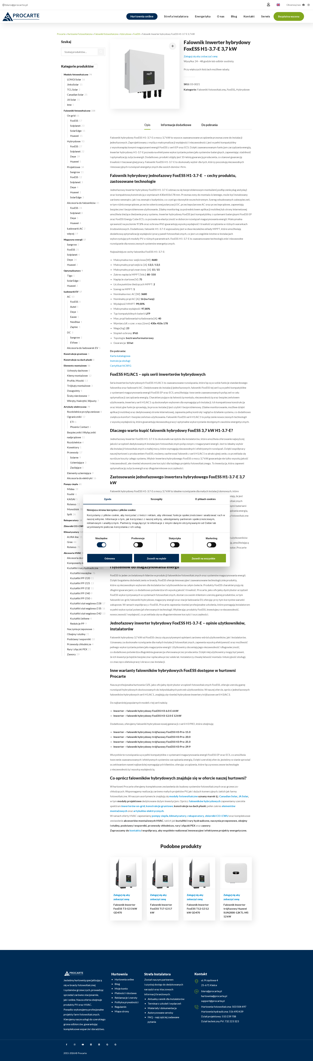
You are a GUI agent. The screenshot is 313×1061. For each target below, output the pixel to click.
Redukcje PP (78, 623)
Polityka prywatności (126, 1002)
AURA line (74, 536)
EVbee (75, 342)
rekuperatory (195, 815)
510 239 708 (228, 1016)
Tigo (71, 275)
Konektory (74, 447)
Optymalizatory (73, 270)
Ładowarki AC (76, 228)
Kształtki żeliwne (81, 618)
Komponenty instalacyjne (83, 562)
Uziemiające (78, 462)
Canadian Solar (228, 796)
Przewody (74, 452)
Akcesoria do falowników (83, 202)
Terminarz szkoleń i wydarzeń (164, 1003)
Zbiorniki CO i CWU (76, 526)
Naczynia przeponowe (80, 629)
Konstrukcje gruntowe (76, 353)
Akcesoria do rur (78, 557)
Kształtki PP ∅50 (81, 598)
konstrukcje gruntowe (159, 806)
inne (70, 104)
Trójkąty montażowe (80, 385)
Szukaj (101, 52)
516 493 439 (236, 1011)
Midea (72, 489)
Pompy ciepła (73, 484)
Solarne (75, 457)
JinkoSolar (74, 84)
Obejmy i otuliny (78, 634)
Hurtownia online (124, 979)
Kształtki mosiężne (82, 573)
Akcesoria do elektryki (81, 478)
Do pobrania (209, 125)
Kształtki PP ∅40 (81, 593)
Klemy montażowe (79, 375)
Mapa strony (122, 1011)
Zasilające (77, 467)
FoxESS (136, 34)
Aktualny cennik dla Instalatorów (166, 998)
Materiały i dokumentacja (162, 1008)
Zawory (73, 654)
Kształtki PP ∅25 (82, 583)
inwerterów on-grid (133, 806)
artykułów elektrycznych (148, 810)
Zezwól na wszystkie (203, 558)
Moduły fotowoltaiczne (78, 74)
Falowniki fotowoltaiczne (106, 34)
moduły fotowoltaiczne (183, 796)
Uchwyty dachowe (78, 370)
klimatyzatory (177, 815)
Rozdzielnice (75, 442)
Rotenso (73, 504)
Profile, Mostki (77, 380)
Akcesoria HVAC (75, 553)
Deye (75, 156)
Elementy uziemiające (80, 473)
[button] (289, 16)
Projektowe (75, 167)
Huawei (76, 135)
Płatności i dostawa (125, 993)
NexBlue (76, 321)
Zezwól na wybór (156, 558)
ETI (73, 421)
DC (70, 332)
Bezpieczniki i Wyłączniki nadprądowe (81, 435)
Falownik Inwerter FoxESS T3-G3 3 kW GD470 (125, 908)
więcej (72, 233)
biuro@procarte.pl (211, 991)
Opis (147, 125)
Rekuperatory (73, 520)
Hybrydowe (125, 34)
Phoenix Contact (80, 426)
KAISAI (72, 499)
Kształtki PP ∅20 (82, 578)
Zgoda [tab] (107, 499)
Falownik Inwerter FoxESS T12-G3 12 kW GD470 (198, 908)
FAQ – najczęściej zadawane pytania (163, 1019)
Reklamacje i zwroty (126, 997)
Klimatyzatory (74, 532)
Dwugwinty (74, 390)
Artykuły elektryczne (77, 406)
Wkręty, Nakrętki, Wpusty (83, 400)
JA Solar (243, 796)
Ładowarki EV (73, 291)
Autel (74, 306)
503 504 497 (238, 1006)
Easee (74, 316)
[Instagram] (308, 5)
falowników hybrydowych (205, 801)
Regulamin (120, 1006)
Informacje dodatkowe (176, 125)
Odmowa (109, 558)
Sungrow (77, 172)
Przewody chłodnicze (80, 644)
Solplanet (77, 125)
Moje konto (121, 988)
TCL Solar (73, 89)
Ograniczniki (76, 416)
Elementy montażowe (77, 365)
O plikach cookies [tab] (205, 499)
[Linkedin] (91, 1044)
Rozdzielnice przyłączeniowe (84, 411)
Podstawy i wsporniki (81, 639)
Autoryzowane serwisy (160, 1012)
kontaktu (135, 830)
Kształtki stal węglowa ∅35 (87, 608)
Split (71, 514)
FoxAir (72, 494)
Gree (71, 541)
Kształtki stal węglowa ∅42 (87, 613)
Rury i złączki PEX (79, 649)
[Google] (107, 1044)
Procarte (61, 34)
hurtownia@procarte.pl (214, 996)
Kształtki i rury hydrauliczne (85, 567)
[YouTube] (83, 1044)
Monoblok (75, 509)
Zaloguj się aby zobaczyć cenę (200, 56)
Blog (117, 983)
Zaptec (75, 326)
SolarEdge (77, 130)
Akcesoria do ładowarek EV (83, 347)
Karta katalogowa (120, 355)
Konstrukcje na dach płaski (79, 359)
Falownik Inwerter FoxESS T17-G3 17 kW (161, 908)
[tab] (147, 124)
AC (70, 296)
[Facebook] (303, 5)
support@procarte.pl (213, 1000)
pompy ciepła (160, 815)
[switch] (138, 544)
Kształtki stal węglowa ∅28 (87, 603)
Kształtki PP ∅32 (82, 588)
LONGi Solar (76, 79)
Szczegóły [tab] (157, 499)
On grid (73, 115)
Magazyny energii (75, 239)
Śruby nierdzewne (78, 395)
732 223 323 (232, 1021)
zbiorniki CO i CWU (216, 815)
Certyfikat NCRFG (120, 365)
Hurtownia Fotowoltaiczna (79, 34)
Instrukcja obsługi (120, 360)
